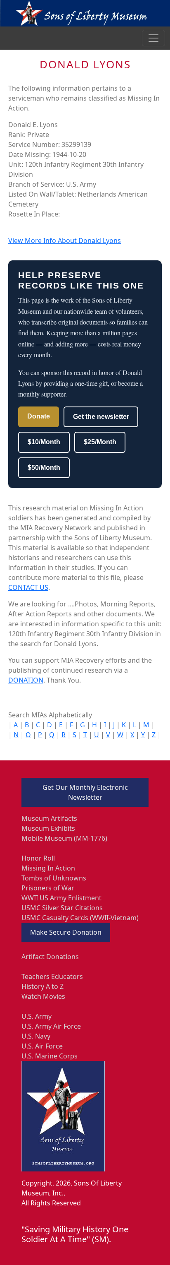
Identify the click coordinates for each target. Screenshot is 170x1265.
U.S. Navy (35, 1036)
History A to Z (42, 986)
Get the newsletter (101, 416)
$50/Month (44, 467)
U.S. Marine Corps (49, 1056)
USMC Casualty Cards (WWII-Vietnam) (80, 917)
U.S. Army (36, 1016)
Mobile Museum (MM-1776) (64, 838)
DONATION (25, 680)
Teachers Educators (52, 976)
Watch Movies (43, 996)
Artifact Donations (50, 956)
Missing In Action (48, 868)
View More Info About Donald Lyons (64, 240)
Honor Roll (38, 858)
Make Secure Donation (66, 932)
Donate (38, 416)
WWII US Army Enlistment (61, 897)
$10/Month (44, 441)
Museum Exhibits (48, 828)
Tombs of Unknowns (53, 878)
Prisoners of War (47, 887)
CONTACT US (28, 587)
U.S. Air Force (42, 1046)
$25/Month (100, 441)
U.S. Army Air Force (51, 1026)
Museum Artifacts (49, 818)
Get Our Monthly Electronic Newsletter (85, 792)
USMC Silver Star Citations (62, 907)
